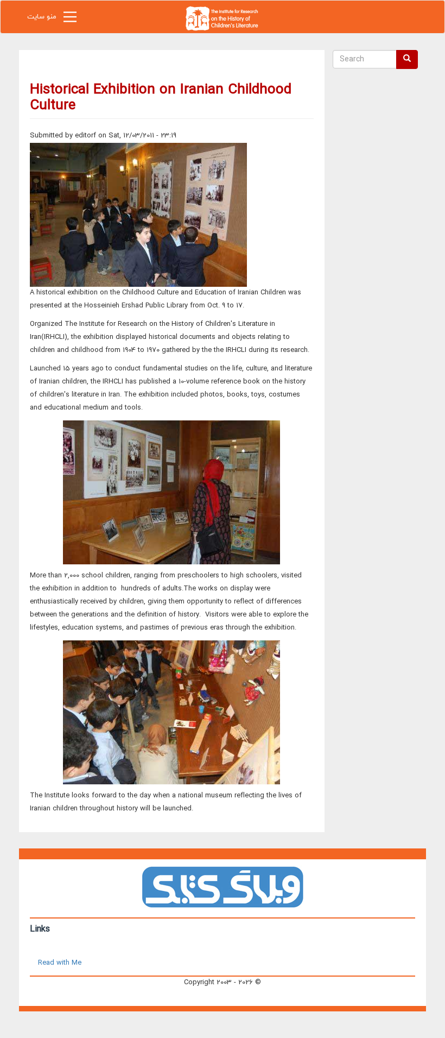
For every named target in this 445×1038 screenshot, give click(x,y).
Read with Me (59, 963)
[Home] (222, 17)
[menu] (70, 19)
